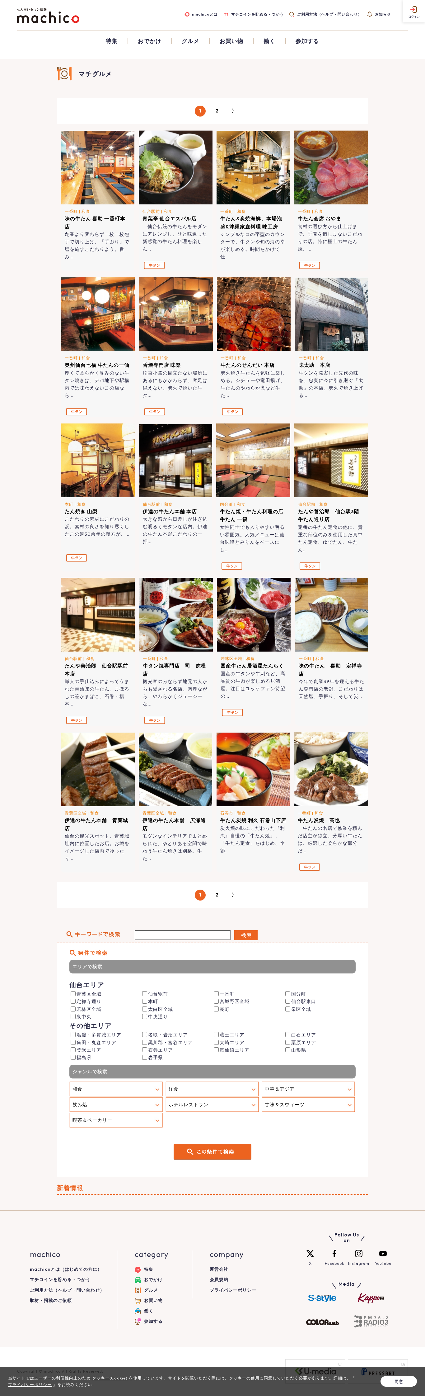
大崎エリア (232, 1042)
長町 (225, 1009)
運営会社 (219, 1269)
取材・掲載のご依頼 (51, 1300)
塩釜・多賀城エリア (99, 1035)
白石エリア (303, 1035)
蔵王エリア (232, 1035)
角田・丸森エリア (96, 1042)
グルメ (190, 41)
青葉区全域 (75, 812)
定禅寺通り (89, 1001)
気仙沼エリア (235, 1050)
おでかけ (149, 41)
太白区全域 (160, 1009)
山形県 (298, 1050)
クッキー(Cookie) (110, 1377)
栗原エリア (303, 1042)
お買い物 (231, 41)
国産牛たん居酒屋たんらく (252, 665)
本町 (69, 504)
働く (269, 41)
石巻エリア (160, 1050)
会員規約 (219, 1279)
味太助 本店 (317, 365)
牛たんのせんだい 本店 (248, 365)
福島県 (84, 1057)
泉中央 (84, 1017)
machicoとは (205, 14)
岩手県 (155, 1057)
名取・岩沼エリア (168, 1035)
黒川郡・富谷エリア (170, 1042)
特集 (112, 41)
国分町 (226, 504)
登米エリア (89, 1050)
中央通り (158, 1017)
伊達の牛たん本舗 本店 (170, 511)
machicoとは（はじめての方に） (66, 1269)
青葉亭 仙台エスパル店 (169, 218)
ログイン (413, 17)
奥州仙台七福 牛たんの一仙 (97, 365)
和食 (86, 211)
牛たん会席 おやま (319, 218)
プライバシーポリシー (233, 1290)
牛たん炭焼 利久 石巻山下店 (253, 820)
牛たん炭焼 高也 (319, 820)
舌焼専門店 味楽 (162, 365)
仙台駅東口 (303, 1001)
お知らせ (383, 14)
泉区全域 (301, 1009)
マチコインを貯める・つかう (257, 14)
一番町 (71, 211)
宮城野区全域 (235, 1001)
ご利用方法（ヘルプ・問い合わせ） (329, 14)
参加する (307, 41)
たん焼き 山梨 (81, 511)
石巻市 (226, 812)
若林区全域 (231, 658)
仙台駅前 (151, 211)
